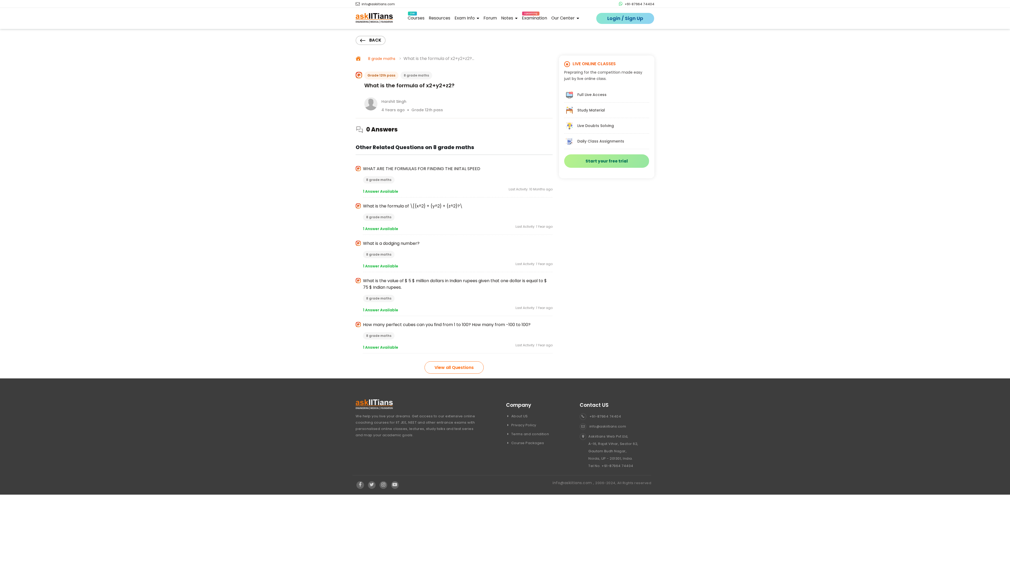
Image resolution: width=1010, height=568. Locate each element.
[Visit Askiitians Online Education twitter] (372, 485)
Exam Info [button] (465, 18)
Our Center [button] (563, 18)
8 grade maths (381, 58)
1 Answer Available (380, 191)
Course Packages (527, 442)
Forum (490, 18)
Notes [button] (507, 18)
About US (519, 416)
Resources (439, 18)
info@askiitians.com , (574, 482)
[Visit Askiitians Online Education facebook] (360, 485)
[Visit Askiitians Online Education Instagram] (383, 485)
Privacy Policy (523, 425)
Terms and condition (529, 434)
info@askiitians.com (378, 4)
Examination (534, 17)
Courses (416, 17)
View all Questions (454, 367)
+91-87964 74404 (639, 4)
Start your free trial (606, 161)
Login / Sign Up (625, 18)
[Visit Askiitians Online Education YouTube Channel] (395, 485)
